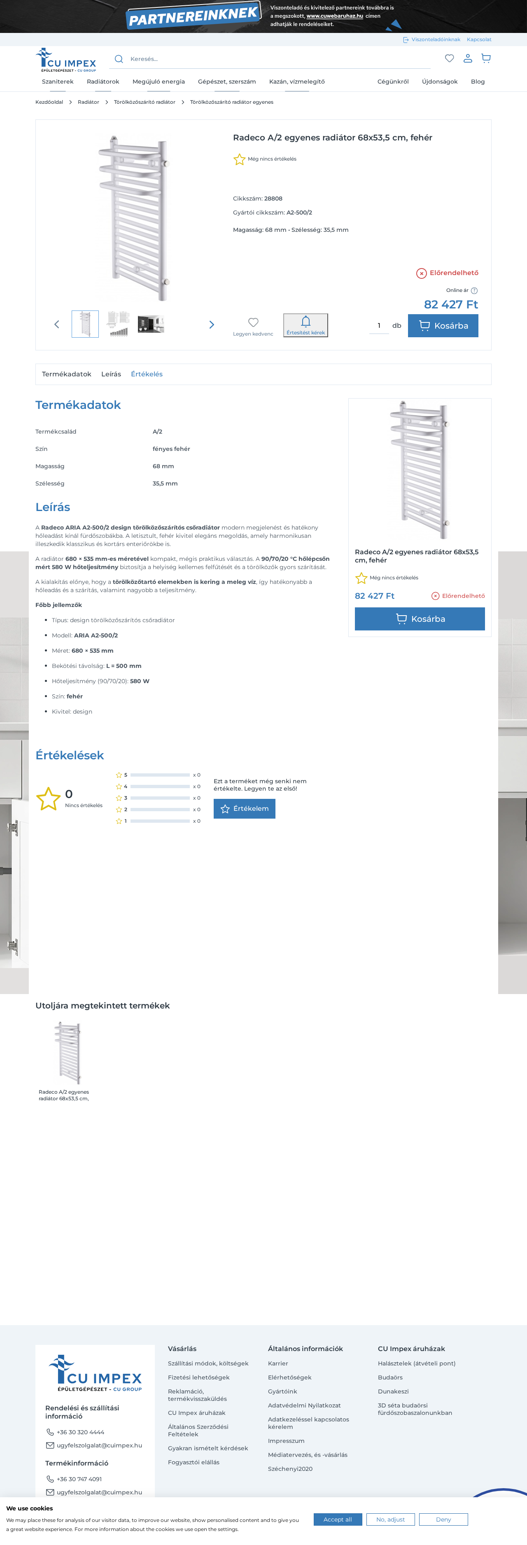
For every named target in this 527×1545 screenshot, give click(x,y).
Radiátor (88, 102)
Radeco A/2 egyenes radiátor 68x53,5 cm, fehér (64, 1095)
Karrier (278, 1363)
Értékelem (251, 808)
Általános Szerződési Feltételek (198, 1430)
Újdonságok (440, 81)
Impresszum (286, 1441)
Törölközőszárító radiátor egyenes (231, 102)
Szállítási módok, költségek (208, 1363)
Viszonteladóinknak (436, 39)
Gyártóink (282, 1391)
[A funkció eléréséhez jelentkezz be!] (449, 58)
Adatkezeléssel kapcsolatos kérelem (308, 1423)
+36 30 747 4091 (73, 1479)
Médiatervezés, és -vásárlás (307, 1455)
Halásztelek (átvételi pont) (417, 1363)
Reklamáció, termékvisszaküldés (197, 1395)
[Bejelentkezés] (467, 58)
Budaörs (390, 1377)
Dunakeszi (393, 1391)
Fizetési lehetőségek (199, 1377)
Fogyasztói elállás (193, 1462)
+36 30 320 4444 (74, 1432)
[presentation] (211, 324)
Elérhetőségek (290, 1377)
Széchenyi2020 (290, 1469)
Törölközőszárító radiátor (144, 102)
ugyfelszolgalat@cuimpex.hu (93, 1445)
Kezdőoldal (49, 102)
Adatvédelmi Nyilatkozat (304, 1405)
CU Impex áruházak (197, 1413)
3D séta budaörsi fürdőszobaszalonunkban (415, 1409)
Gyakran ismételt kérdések (208, 1448)
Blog (478, 81)
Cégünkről (393, 81)
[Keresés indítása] (119, 59)
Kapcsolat (479, 39)
